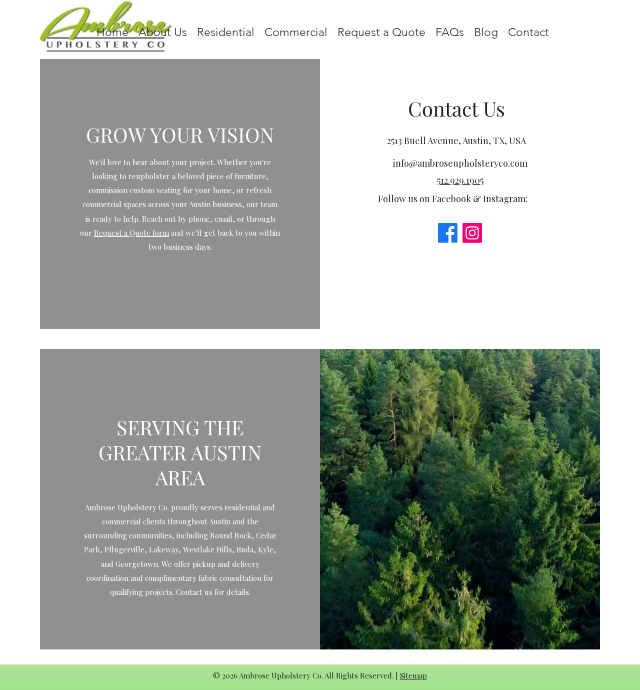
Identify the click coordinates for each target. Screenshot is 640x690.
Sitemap (413, 675)
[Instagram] (472, 233)
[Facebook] (448, 233)
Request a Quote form (131, 233)
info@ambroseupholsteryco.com (460, 163)
